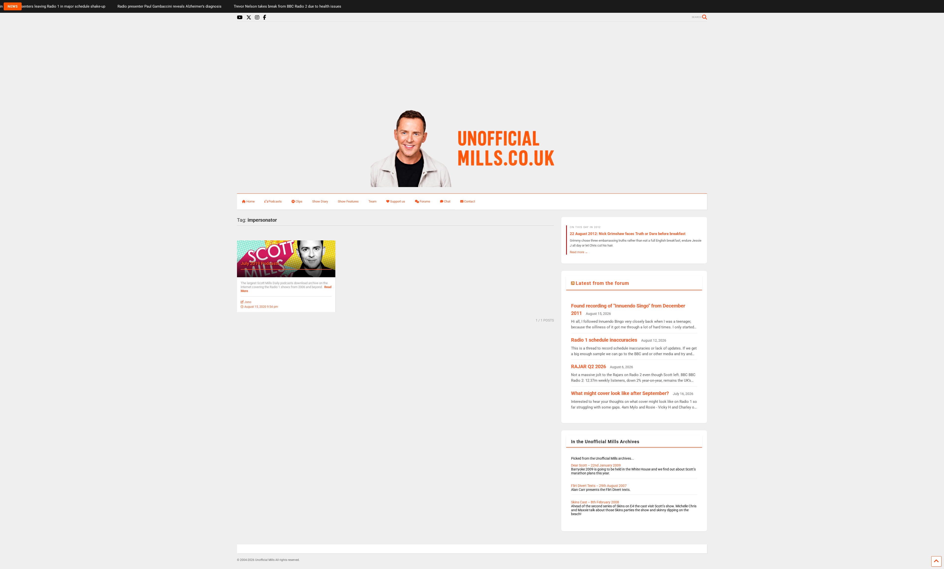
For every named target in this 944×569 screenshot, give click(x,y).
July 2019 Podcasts (260, 263)
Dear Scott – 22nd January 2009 (596, 465)
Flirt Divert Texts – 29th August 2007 (599, 486)
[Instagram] (257, 17)
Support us (397, 201)
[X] (248, 17)
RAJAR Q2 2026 (588, 366)
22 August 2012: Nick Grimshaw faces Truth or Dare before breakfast (627, 234)
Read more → (579, 252)
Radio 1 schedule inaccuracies (604, 340)
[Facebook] (264, 17)
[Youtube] (240, 17)
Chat (447, 201)
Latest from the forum (602, 283)
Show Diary (320, 201)
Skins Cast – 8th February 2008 (595, 502)
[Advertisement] (472, 63)
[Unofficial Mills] (472, 185)
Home (250, 201)
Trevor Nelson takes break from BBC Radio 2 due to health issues (253, 6)
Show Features (348, 201)
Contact (469, 201)
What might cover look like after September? (620, 393)
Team (372, 201)
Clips (298, 201)
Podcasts (275, 201)
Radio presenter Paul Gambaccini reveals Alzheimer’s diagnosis (136, 6)
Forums (425, 201)
